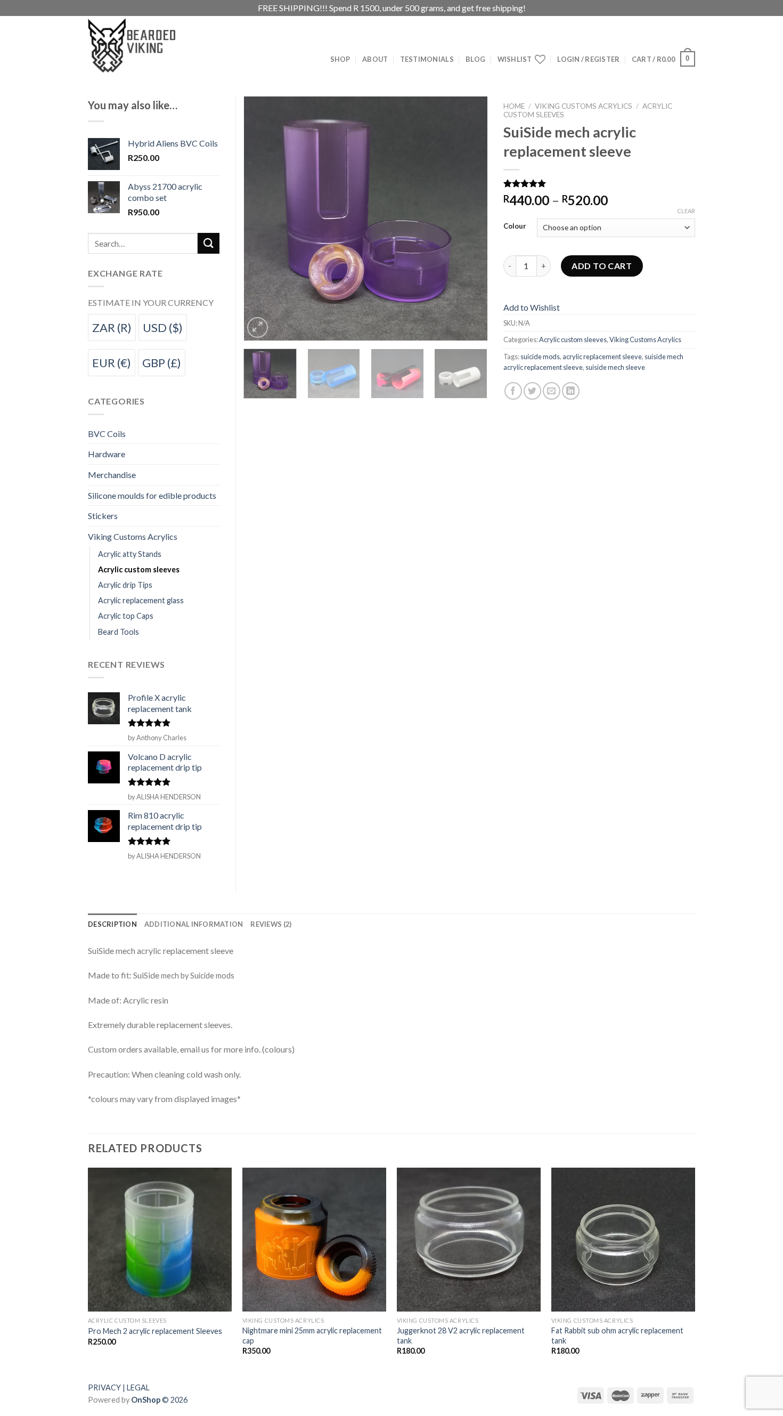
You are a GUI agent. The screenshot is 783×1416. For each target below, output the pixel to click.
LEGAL (138, 1387)
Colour (514, 226)
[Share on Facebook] (513, 391)
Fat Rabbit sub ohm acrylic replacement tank (617, 1335)
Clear (686, 210)
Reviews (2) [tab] (270, 924)
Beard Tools (118, 631)
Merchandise (112, 475)
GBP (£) (161, 362)
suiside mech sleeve (615, 367)
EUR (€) (111, 362)
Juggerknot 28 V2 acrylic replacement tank (461, 1335)
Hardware (106, 454)
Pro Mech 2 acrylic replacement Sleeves (155, 1331)
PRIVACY (104, 1387)
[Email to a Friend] (551, 391)
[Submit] (208, 243)
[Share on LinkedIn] (571, 391)
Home (514, 106)
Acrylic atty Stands (129, 554)
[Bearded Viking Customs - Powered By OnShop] (154, 45)
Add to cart (602, 266)
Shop (340, 59)
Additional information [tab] (193, 924)
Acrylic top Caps (125, 615)
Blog (475, 59)
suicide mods (540, 356)
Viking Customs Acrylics (583, 106)
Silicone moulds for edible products (152, 495)
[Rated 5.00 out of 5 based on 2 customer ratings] (599, 183)
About (375, 59)
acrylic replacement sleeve (602, 356)
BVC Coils (107, 433)
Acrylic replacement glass (141, 600)
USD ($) (163, 327)
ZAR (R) (112, 327)
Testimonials (427, 59)
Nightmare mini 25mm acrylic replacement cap (312, 1335)
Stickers (103, 516)
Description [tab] (112, 924)
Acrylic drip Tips (125, 584)
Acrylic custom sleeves (573, 339)
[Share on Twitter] (532, 391)
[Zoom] (257, 327)
